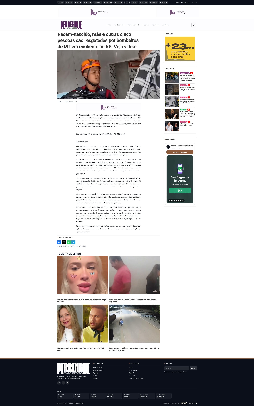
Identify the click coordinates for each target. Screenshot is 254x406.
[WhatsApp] (129, 2)
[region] (114, 2)
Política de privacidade (136, 378)
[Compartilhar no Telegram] (73, 242)
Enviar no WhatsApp (180, 152)
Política (155, 25)
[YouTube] (67, 383)
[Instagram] (124, 2)
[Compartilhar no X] (64, 242)
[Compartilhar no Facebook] (59, 242)
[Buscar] (193, 25)
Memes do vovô (133, 25)
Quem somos (133, 370)
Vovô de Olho (119, 25)
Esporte (146, 25)
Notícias (165, 25)
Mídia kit (131, 373)
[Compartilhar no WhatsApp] (69, 242)
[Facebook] (127, 2)
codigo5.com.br (192, 403)
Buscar (193, 368)
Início (108, 25)
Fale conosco (133, 376)
